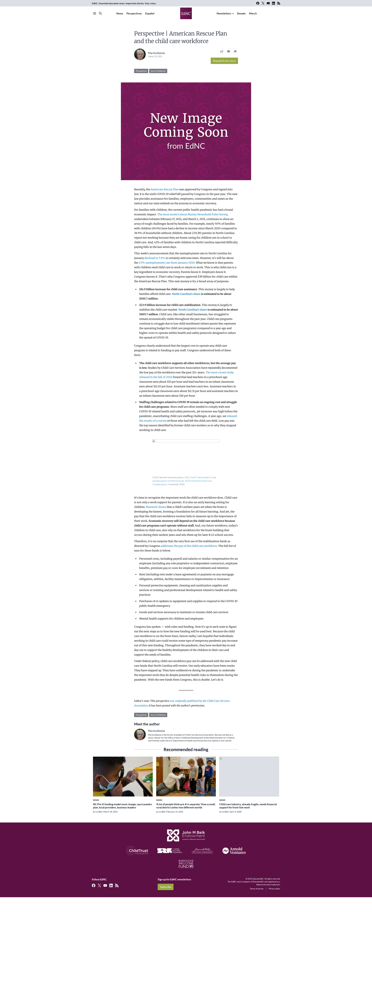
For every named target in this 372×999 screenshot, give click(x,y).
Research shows (156, 507)
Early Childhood (158, 71)
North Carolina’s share (186, 294)
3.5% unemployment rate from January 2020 (166, 262)
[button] (228, 51)
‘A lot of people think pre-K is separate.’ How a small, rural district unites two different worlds (185, 806)
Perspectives (134, 13)
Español (149, 13)
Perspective (141, 71)
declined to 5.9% (154, 258)
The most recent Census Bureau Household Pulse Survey (192, 214)
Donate (241, 13)
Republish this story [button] (224, 60)
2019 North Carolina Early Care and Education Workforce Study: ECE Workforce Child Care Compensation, (184, 481)
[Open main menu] (94, 13)
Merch (253, 13)
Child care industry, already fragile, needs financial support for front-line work (248, 806)
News (119, 13)
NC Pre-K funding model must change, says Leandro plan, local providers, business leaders (122, 806)
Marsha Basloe (156, 53)
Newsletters (224, 13)
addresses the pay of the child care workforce (188, 546)
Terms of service (256, 888)
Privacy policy (274, 888)
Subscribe (165, 887)
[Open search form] (100, 13)
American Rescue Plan (165, 189)
